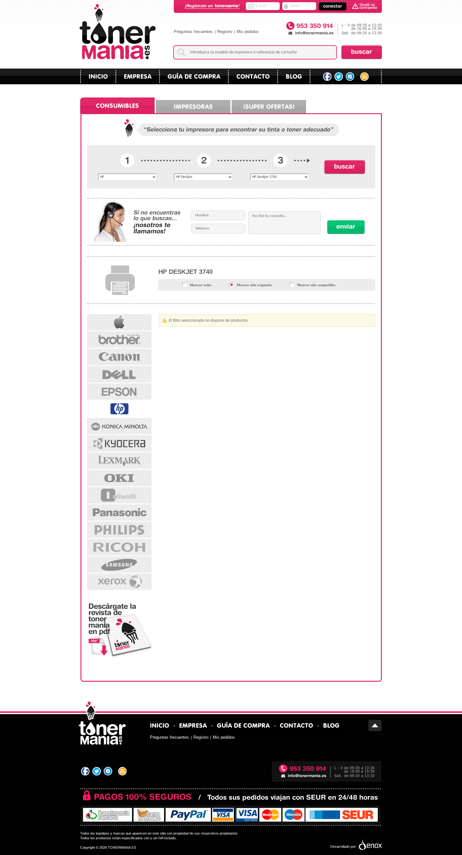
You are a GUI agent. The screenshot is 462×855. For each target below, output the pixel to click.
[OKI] (119, 478)
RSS (365, 77)
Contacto (253, 75)
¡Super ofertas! (268, 105)
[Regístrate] (212, 6)
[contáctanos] (333, 29)
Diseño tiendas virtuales (370, 845)
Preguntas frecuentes (193, 31)
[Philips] (119, 530)
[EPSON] (119, 391)
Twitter (339, 77)
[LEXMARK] (119, 460)
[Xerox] (119, 582)
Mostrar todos (201, 285)
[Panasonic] (119, 512)
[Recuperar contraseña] (364, 6)
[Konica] (119, 426)
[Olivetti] (119, 495)
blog (294, 75)
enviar (346, 227)
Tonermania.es (117, 31)
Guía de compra (194, 75)
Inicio (98, 75)
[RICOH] (119, 547)
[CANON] (119, 357)
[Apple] (119, 322)
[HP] (119, 409)
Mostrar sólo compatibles (316, 285)
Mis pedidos (248, 31)
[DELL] (119, 374)
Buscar (361, 52)
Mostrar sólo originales (254, 285)
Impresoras (193, 105)
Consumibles (117, 104)
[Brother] (119, 339)
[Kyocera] (119, 443)
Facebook (327, 77)
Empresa (137, 75)
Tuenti (350, 77)
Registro (224, 31)
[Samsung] (119, 564)
